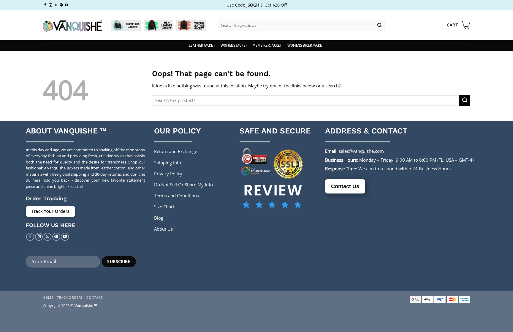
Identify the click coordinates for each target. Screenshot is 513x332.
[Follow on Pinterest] (61, 5)
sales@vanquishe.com (361, 151)
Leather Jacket (202, 45)
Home (48, 297)
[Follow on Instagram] (50, 5)
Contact (94, 297)
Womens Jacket (234, 45)
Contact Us (345, 186)
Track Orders (70, 297)
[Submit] (379, 25)
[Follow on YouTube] (66, 5)
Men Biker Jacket (267, 45)
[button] (458, 25)
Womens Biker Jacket (305, 45)
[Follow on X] (56, 5)
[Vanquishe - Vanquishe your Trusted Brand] (72, 25)
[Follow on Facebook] (45, 5)
